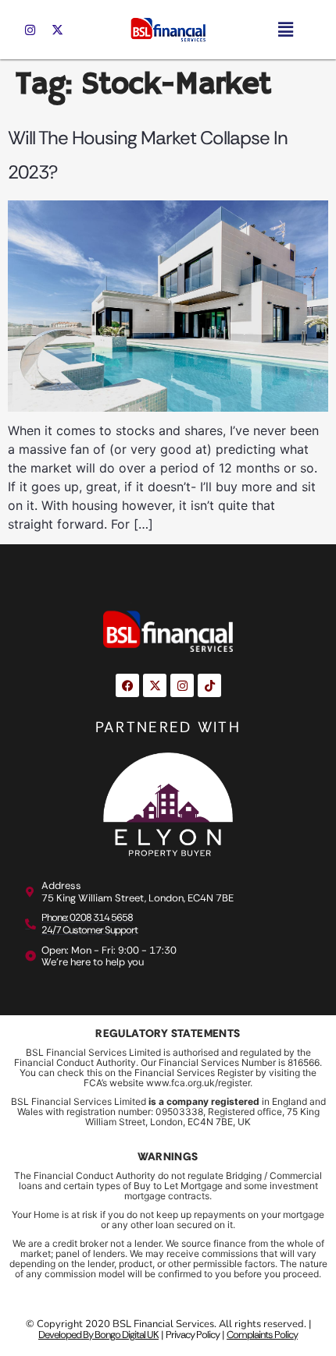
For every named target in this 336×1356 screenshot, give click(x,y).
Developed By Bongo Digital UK (98, 1334)
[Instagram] (29, 29)
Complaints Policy (262, 1334)
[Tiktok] (209, 685)
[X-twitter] (57, 29)
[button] (285, 29)
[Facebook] (127, 685)
